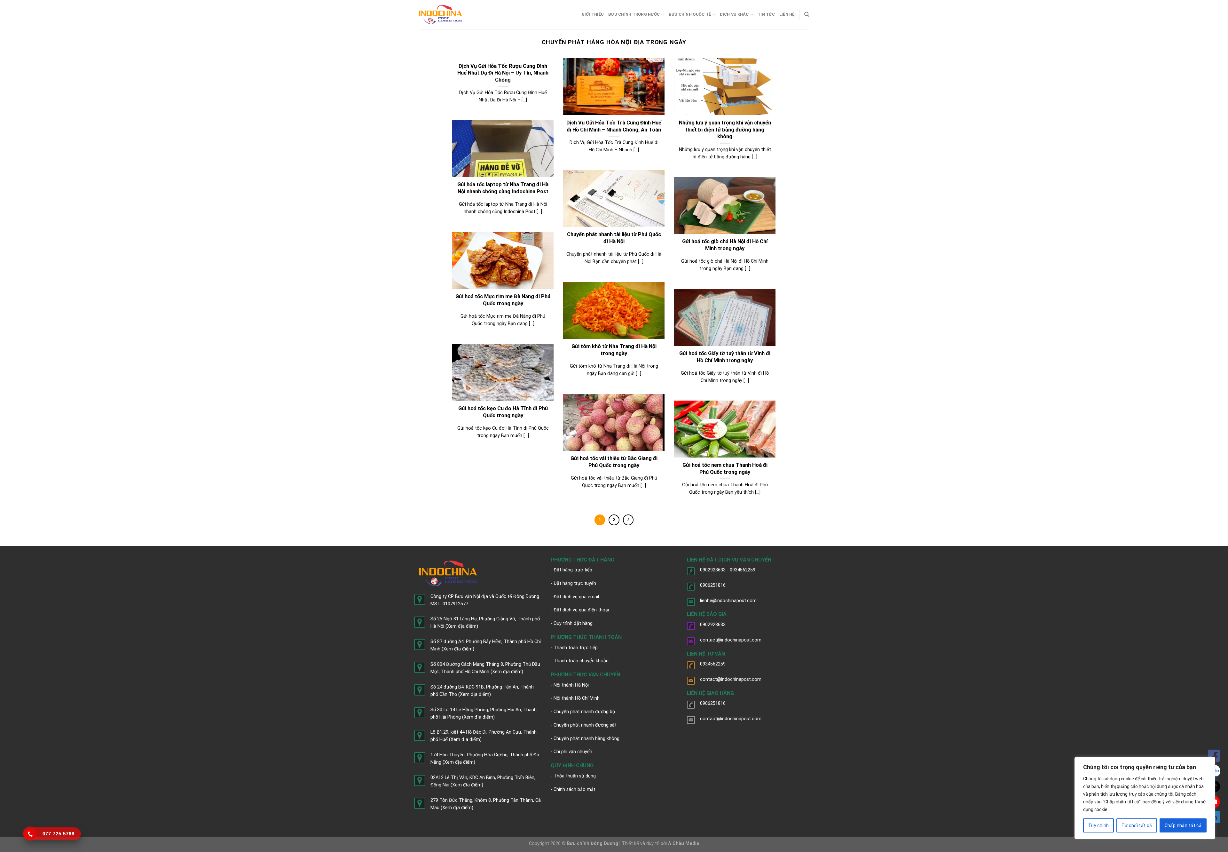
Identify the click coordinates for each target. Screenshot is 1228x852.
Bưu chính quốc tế (690, 14)
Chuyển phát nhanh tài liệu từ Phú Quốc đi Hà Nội (614, 237)
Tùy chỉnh (1098, 825)
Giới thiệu (593, 14)
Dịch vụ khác (734, 14)
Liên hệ (787, 14)
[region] (1144, 798)
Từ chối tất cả (1137, 825)
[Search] (806, 14)
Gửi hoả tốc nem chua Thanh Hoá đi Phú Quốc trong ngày (724, 468)
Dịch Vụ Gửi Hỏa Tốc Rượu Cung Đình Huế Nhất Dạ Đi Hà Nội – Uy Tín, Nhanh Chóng (502, 73)
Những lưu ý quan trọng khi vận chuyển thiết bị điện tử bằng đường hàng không (725, 129)
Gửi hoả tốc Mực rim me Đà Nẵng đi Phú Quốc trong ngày (502, 300)
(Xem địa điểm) (461, 626)
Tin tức (766, 14)
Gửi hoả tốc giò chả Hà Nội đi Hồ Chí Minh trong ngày (724, 244)
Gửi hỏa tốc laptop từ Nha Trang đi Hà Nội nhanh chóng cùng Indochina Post (502, 188)
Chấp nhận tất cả (1183, 825)
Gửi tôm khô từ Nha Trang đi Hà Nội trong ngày (614, 349)
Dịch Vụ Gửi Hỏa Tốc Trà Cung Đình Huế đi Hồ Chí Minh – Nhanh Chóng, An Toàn (613, 126)
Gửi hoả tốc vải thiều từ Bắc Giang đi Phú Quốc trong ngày (614, 461)
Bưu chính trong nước (634, 14)
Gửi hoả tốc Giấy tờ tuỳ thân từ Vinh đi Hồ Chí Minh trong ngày (724, 356)
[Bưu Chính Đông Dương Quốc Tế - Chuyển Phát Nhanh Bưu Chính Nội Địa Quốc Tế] (440, 14)
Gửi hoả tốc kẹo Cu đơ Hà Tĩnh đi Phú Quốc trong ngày (503, 411)
